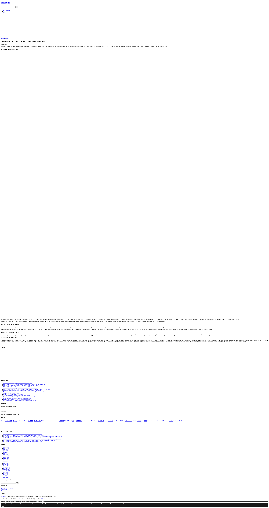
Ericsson (53, 420)
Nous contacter (4, 490)
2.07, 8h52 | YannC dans (22, 434)
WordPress (43, 498)
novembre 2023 (6, 468)
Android (8, 420)
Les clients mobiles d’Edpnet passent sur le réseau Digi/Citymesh (17, 383)
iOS (73, 421)
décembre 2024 (6, 458)
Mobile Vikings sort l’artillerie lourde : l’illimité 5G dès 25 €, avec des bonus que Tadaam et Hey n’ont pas (26, 389)
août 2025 (5, 449)
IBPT (70, 420)
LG (82, 420)
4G (3, 420)
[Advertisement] (134, 26)
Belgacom (37, 421)
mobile (89, 420)
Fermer (2, 506)
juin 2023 (5, 474)
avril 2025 (5, 453)
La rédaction (4, 489)
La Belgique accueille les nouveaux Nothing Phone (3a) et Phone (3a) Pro (19, 400)
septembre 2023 (6, 470)
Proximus (128, 421)
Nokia (110, 420)
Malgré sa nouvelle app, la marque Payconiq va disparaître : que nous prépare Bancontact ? (23, 391)
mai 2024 (5, 461)
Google (61, 421)
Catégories (3, 406)
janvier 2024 (6, 465)
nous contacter (6, 10)
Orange (114, 420)
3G (1, 421)
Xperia (180, 421)
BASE (30, 420)
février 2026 (6, 447)
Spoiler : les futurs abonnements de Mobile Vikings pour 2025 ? (17, 398)
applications (25, 421)
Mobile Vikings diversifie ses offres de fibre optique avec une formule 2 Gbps (20, 385)
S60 (135, 420)
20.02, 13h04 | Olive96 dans (23, 435)
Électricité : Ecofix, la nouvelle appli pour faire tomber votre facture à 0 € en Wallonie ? (22, 390)
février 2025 (6, 456)
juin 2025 (5, 452)
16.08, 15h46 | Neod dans (29, 437)
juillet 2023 (5, 473)
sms (143, 420)
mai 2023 (5, 475)
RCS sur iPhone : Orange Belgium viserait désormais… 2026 (16, 386)
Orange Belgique (120, 421)
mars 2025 (5, 454)
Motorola (106, 420)
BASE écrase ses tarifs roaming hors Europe (13, 394)
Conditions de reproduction (7, 488)
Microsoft (85, 420)
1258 (4, 14)
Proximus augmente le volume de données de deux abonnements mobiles (19, 396)
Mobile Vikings (94, 420)
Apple (15, 421)
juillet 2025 (5, 450)
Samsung (139, 421)
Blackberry (48, 421)
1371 (4, 11)
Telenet (161, 421)
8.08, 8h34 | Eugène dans (29, 440)
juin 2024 (5, 459)
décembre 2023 (6, 467)
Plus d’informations (36, 501)
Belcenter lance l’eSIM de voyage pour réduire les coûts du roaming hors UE (20, 388)
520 (4, 12)
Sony (7, 38)
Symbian (153, 421)
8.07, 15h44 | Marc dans (22, 441)
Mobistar (101, 421)
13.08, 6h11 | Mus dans (32, 439)
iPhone (79, 421)
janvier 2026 (6, 448)
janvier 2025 (6, 457)
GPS (65, 421)
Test (164, 420)
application (20, 420)
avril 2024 (5, 463)
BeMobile (5, 2)
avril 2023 (5, 477)
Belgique (43, 421)
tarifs (157, 421)
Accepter (43, 501)
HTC (67, 421)
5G (4, 420)
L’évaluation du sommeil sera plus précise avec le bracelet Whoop (17, 399)
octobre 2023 (6, 469)
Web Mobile (176, 420)
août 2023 (5, 472)
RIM (133, 420)
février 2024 (6, 464)
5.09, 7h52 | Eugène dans (32, 436)
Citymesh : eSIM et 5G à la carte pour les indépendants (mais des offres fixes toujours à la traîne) (24, 384)
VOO (171, 421)
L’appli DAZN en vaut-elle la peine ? (11, 393)
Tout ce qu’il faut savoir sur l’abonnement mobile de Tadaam (16, 395)
